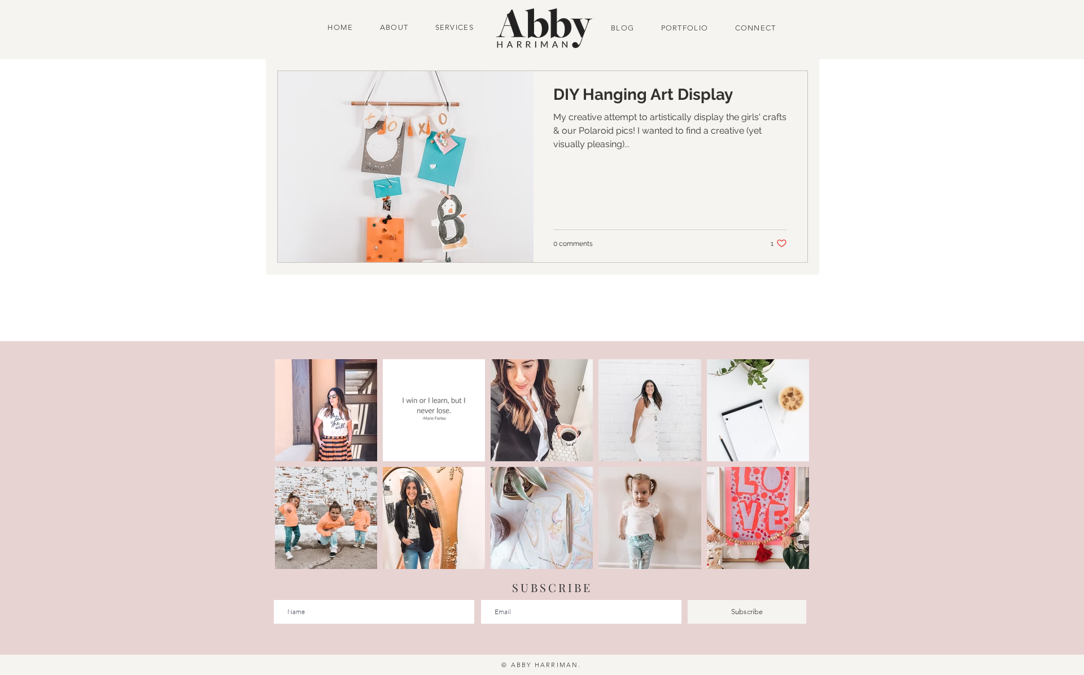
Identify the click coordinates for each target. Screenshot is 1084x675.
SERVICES (454, 27)
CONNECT (752, 28)
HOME (341, 27)
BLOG (624, 28)
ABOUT (394, 27)
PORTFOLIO (685, 28)
